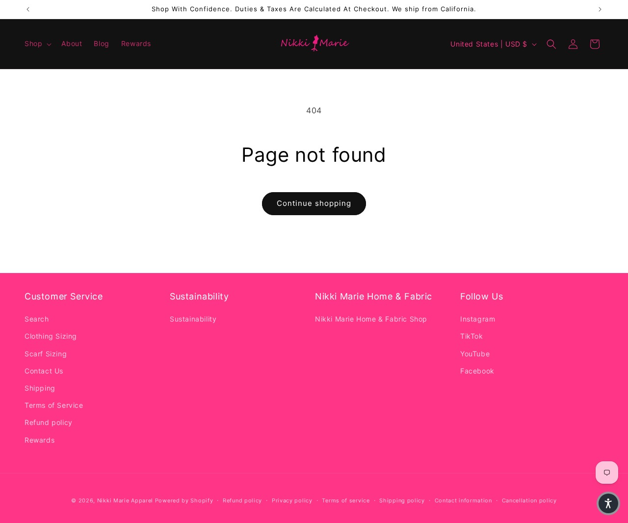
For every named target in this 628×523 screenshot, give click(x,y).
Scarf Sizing (46, 353)
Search (37, 319)
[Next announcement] (600, 9)
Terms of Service (54, 405)
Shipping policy (402, 500)
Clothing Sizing (51, 336)
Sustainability (193, 319)
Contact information (463, 500)
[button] (37, 43)
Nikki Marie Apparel (125, 500)
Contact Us (44, 371)
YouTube (475, 353)
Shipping (40, 388)
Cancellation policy (529, 500)
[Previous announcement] (28, 9)
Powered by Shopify (184, 500)
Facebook (477, 371)
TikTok (471, 336)
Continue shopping (314, 203)
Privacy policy (292, 500)
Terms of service (345, 500)
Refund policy (49, 422)
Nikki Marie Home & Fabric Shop (371, 319)
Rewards (39, 440)
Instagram (477, 319)
